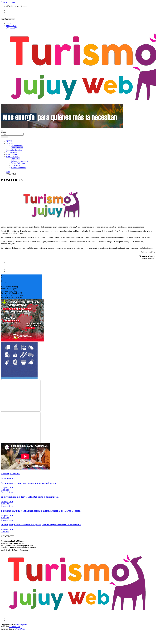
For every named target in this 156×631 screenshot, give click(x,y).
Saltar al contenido (8, 2)
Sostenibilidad (11, 154)
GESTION (10, 143)
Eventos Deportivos (18, 168)
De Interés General (18, 163)
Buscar (3, 132)
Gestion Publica (17, 146)
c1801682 (5, 490)
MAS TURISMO (13, 157)
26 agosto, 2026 (7, 488)
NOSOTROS (11, 26)
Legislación (15, 159)
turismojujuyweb (21, 624)
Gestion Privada (17, 148)
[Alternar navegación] (2, 130)
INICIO (9, 23)
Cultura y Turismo (10, 473)
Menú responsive (8, 19)
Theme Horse (14, 627)
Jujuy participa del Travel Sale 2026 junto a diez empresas (30, 497)
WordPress (20, 629)
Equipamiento (11, 152)
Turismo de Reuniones (19, 161)
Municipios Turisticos (14, 150)
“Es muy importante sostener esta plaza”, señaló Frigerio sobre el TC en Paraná (41, 524)
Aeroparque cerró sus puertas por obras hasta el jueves (28, 483)
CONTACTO (11, 28)
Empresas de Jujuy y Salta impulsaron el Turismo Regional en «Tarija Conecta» (41, 510)
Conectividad (16, 165)
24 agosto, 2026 (7, 529)
